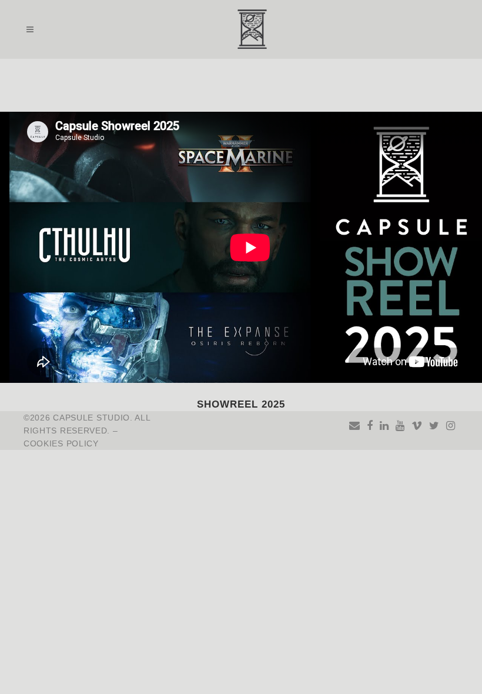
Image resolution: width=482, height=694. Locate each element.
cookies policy (61, 443)
